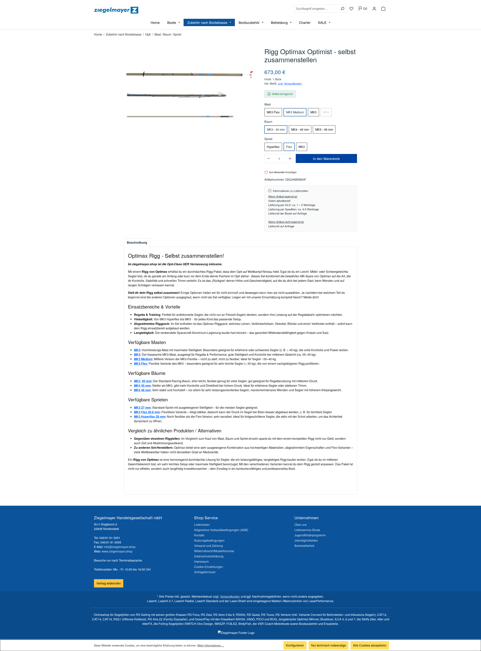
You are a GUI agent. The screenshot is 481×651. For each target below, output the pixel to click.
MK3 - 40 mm (276, 129)
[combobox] (316, 9)
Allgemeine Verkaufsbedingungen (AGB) (221, 530)
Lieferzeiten (202, 524)
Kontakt (199, 535)
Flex (289, 147)
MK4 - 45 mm (300, 129)
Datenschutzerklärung (208, 556)
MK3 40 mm (142, 381)
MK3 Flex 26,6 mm (147, 412)
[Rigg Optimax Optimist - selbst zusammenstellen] (190, 97)
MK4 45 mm (142, 385)
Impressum (201, 561)
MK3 (313, 112)
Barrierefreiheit (304, 545)
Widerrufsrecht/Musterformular (214, 551)
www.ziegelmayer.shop (117, 551)
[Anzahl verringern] (268, 158)
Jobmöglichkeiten (306, 540)
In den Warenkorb (326, 158)
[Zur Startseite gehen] (166, 10)
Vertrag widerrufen (108, 583)
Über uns (300, 524)
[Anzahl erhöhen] (290, 158)
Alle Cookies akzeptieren (369, 645)
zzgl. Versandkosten (290, 83)
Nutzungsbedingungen (209, 540)
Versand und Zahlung (208, 545)
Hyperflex (273, 147)
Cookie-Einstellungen (208, 567)
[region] (190, 97)
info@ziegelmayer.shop (119, 547)
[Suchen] (342, 9)
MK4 (327, 113)
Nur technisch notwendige (328, 645)
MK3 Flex (273, 112)
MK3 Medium (295, 112)
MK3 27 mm (142, 407)
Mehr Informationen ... (210, 645)
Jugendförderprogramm (310, 535)
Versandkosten (230, 596)
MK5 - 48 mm (324, 129)
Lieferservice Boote (307, 530)
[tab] (137, 242)
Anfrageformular (205, 572)
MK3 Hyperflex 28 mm (149, 416)
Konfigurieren (295, 645)
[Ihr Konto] (374, 9)
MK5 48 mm (142, 390)
